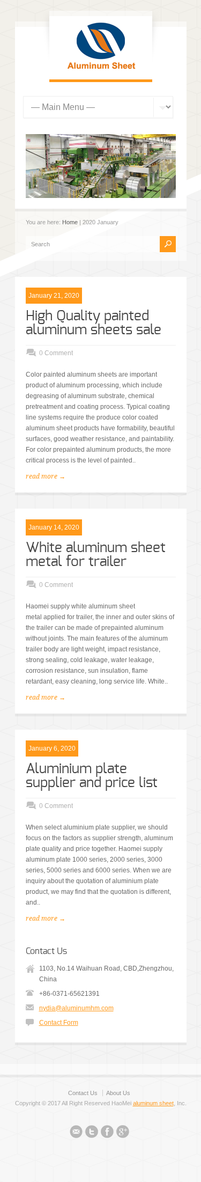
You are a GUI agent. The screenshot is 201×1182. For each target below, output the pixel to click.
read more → (45, 476)
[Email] (76, 1133)
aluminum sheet (153, 1103)
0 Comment (56, 353)
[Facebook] (107, 1133)
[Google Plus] (122, 1133)
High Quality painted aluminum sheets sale (93, 323)
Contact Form (58, 1022)
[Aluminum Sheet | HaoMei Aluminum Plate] (100, 68)
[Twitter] (91, 1133)
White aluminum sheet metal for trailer (96, 555)
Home (70, 222)
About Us (118, 1093)
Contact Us (83, 1093)
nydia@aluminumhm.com (76, 1008)
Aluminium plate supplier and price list (92, 776)
